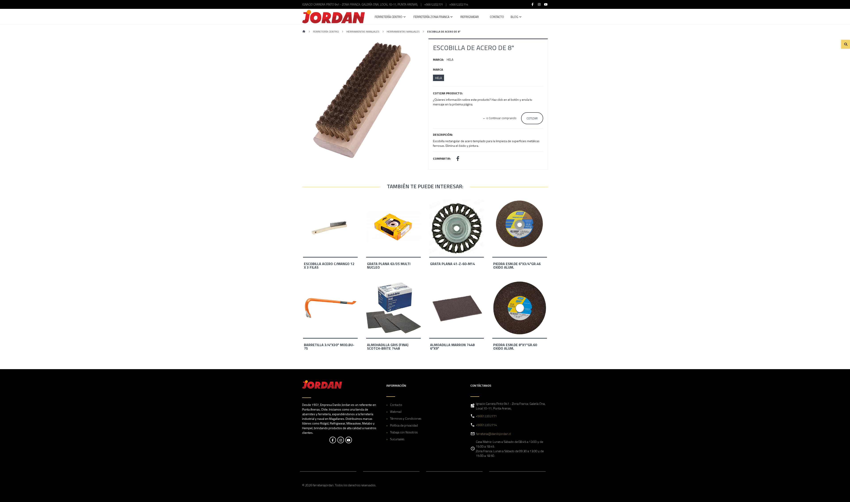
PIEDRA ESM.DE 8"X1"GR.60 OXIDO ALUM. (515, 346)
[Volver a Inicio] (304, 32)
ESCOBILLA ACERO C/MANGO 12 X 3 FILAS (329, 265)
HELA (438, 78)
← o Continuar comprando (499, 118)
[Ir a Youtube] (546, 4)
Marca (438, 69)
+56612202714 (458, 4)
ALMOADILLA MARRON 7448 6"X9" (452, 346)
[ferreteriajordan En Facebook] (332, 440)
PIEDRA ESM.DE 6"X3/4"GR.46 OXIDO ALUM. (517, 265)
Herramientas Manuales (362, 31)
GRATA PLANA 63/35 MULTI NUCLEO (388, 265)
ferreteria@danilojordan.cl (493, 433)
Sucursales (397, 439)
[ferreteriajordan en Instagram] (340, 440)
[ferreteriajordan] (333, 16)
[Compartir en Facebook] (457, 159)
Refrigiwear (469, 17)
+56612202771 (433, 4)
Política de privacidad (404, 425)
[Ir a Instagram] (539, 4)
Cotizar (532, 118)
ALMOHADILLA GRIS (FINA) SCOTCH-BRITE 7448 (387, 346)
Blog (514, 17)
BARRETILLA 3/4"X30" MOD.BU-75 (329, 346)
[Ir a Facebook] (533, 4)
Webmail (396, 411)
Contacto (497, 17)
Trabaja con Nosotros (404, 432)
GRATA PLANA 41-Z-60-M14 (452, 263)
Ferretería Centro (388, 17)
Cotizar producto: (448, 93)
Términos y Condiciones (405, 418)
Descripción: (443, 134)
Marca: (438, 59)
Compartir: (442, 158)
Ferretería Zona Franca (431, 17)
